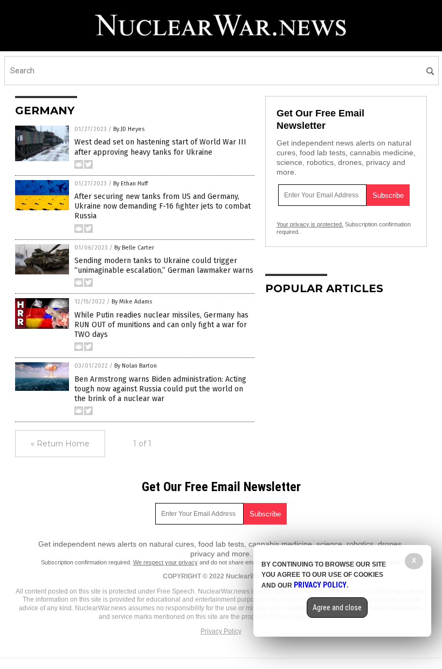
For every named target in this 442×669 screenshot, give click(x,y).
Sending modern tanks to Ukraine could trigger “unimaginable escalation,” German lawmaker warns (163, 265)
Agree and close (337, 607)
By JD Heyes (128, 129)
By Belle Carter (134, 247)
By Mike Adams (132, 301)
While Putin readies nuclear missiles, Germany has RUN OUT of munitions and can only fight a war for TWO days (161, 325)
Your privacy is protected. (310, 224)
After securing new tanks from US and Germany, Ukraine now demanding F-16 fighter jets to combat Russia (162, 206)
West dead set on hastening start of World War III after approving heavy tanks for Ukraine (160, 146)
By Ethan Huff (130, 183)
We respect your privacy (165, 562)
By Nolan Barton (135, 365)
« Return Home (60, 444)
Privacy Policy (221, 631)
